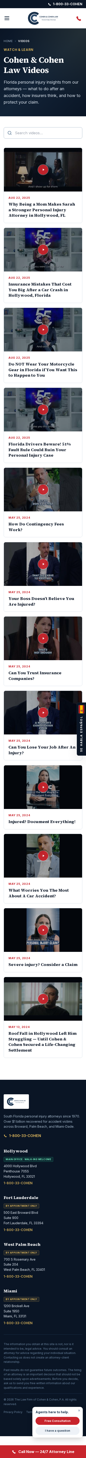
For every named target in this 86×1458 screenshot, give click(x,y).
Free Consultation (57, 1421)
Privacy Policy (13, 1412)
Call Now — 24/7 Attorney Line (46, 1451)
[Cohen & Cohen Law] (43, 18)
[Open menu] (7, 18)
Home (8, 41)
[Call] (79, 18)
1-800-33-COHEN (25, 1135)
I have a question (57, 1430)
